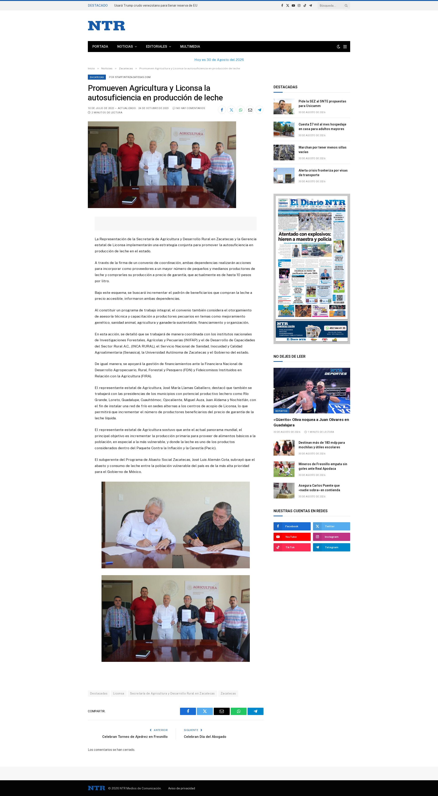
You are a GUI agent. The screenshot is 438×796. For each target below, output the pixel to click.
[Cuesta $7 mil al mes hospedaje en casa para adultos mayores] (284, 129)
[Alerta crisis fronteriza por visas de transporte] (284, 175)
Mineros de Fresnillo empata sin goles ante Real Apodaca (323, 466)
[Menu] (345, 47)
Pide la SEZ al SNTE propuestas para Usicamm (148, 5)
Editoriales (156, 46)
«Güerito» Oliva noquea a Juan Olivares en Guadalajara (311, 422)
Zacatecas (97, 77)
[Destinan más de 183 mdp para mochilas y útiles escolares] (284, 448)
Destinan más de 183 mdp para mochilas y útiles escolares (322, 445)
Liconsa (118, 693)
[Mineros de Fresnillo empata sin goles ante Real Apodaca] (284, 469)
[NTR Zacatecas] (106, 25)
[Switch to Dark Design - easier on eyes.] (338, 46)
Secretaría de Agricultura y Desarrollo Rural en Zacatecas (172, 693)
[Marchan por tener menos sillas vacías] (284, 152)
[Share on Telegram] (259, 110)
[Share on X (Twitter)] (231, 110)
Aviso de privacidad (181, 788)
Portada (100, 46)
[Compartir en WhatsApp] (241, 110)
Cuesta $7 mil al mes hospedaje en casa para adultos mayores (322, 127)
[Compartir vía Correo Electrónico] (250, 110)
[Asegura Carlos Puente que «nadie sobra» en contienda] (284, 490)
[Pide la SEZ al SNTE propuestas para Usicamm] (284, 106)
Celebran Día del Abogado (205, 737)
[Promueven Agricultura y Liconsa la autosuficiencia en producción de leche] (162, 207)
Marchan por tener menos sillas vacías (323, 150)
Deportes (281, 411)
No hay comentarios (190, 108)
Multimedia (190, 46)
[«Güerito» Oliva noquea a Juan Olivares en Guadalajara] (312, 390)
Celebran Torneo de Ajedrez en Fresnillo (135, 737)
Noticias (125, 46)
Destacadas (98, 693)
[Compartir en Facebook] (222, 110)
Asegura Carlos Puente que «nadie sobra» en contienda (319, 488)
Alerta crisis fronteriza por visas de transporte (323, 173)
